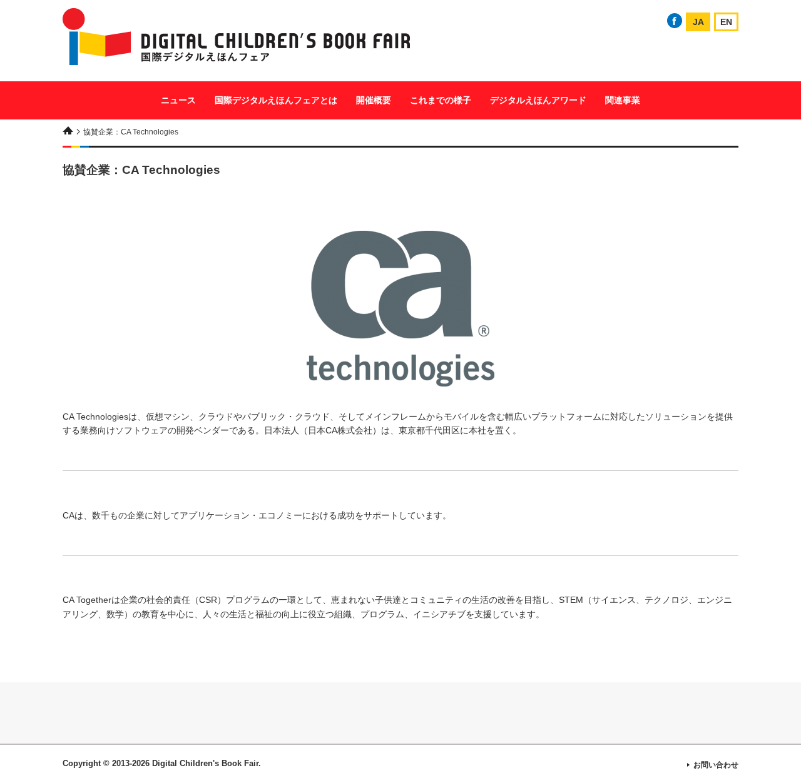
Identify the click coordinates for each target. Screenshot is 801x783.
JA (698, 22)
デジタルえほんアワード (538, 100)
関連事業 (622, 100)
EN (726, 22)
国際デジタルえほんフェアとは (276, 100)
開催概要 (373, 100)
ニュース (178, 100)
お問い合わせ (715, 764)
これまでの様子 (440, 100)
